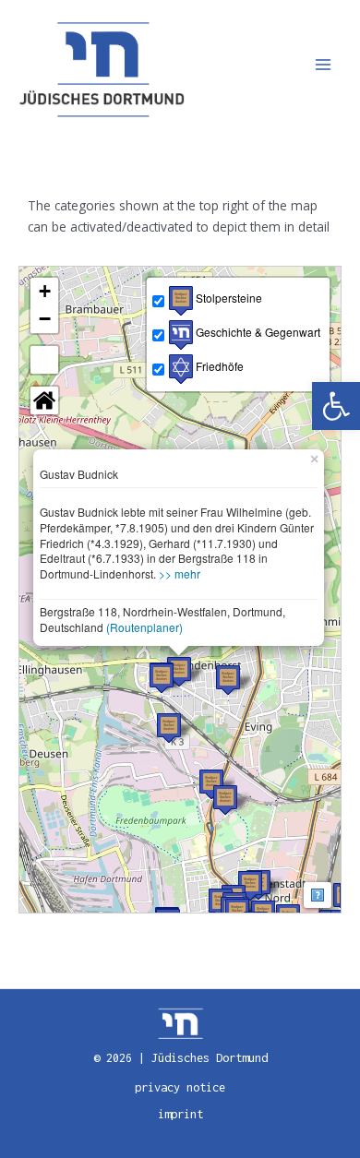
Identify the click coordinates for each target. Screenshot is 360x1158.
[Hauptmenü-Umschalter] (323, 65)
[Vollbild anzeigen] (44, 360)
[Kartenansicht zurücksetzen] (44, 400)
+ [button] (45, 291)
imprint (180, 1114)
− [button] (45, 318)
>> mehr (179, 573)
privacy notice (180, 1087)
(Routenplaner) (144, 627)
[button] (336, 406)
